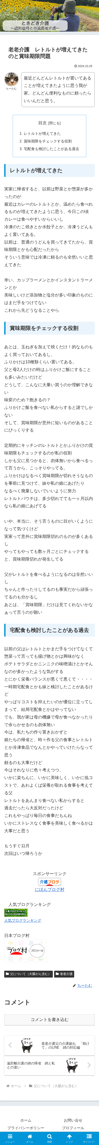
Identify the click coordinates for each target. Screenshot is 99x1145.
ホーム (25, 1120)
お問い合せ (73, 1120)
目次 (42, 123)
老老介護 (66, 974)
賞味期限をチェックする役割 (48, 141)
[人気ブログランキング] (15, 912)
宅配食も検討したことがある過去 (51, 149)
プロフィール (73, 1128)
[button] (88, 823)
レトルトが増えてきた (42, 133)
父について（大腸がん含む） (30, 974)
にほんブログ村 (49, 889)
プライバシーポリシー (25, 1128)
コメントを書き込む (50, 1019)
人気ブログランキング (22, 920)
